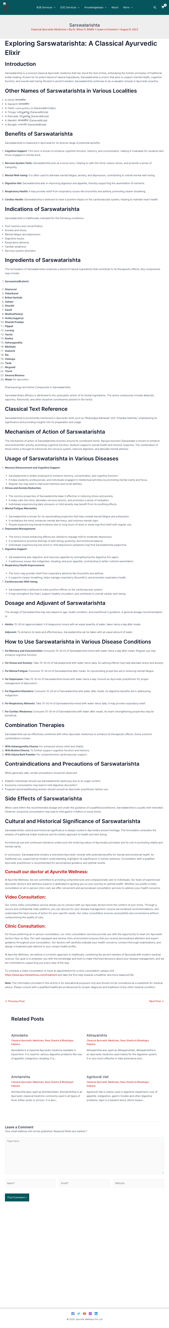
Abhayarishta (97, 1035)
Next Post (156, 1001)
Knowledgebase (93, 7)
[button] (53, 7)
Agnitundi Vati (98, 1077)
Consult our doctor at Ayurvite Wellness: (46, 871)
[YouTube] (84, 1313)
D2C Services (68, 7)
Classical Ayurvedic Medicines (48, 29)
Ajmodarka (19, 1035)
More (126, 7)
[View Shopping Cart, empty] (163, 7)
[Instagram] (90, 1313)
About (114, 7)
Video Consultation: (25, 897)
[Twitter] (78, 1313)
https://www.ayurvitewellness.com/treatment (31, 974)
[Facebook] (73, 1313)
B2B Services (44, 7)
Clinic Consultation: (25, 926)
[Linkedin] (96, 1313)
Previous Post (15, 1001)
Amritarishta (20, 1077)
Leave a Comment (107, 29)
